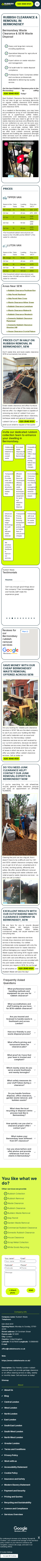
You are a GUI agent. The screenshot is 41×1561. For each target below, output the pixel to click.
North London (10, 1414)
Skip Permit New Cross (17, 298)
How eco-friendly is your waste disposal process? (19, 1033)
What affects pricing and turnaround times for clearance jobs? (19, 1044)
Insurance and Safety (14, 1479)
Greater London (12, 1443)
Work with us (10, 1461)
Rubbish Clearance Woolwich (20, 314)
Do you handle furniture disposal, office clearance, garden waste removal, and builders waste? (19, 1096)
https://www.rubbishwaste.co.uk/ (16, 1360)
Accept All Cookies (9, 1556)
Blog (6, 1396)
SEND (31, 1290)
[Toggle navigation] (37, 4)
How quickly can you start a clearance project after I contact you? (19, 1125)
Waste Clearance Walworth (19, 310)
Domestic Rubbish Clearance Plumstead (19, 319)
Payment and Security (14, 1491)
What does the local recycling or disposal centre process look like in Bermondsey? (19, 1111)
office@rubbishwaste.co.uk (13, 1349)
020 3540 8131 (24, 4)
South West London (13, 1431)
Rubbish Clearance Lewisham (20, 306)
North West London (13, 1437)
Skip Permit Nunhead (17, 294)
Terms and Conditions (15, 1449)
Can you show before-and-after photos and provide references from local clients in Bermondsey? (19, 1152)
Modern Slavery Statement (17, 1485)
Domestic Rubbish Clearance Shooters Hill (19, 326)
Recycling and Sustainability (17, 1502)
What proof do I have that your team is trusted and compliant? (19, 1057)
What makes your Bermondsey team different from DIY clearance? (19, 1138)
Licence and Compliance (16, 1508)
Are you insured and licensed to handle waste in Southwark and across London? (19, 1020)
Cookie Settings (6, 1552)
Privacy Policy (11, 1455)
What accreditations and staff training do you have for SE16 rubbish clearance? (19, 1006)
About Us (8, 1390)
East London (10, 1419)
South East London (13, 1425)
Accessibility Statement (15, 1467)
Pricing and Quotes (13, 1497)
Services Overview (13, 1514)
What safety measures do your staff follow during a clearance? (19, 1082)
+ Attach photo (12, 1291)
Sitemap (5, 1380)
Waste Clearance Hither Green (21, 302)
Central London (11, 1402)
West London (10, 1408)
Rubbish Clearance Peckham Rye (22, 290)
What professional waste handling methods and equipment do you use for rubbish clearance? (19, 992)
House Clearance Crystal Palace (21, 331)
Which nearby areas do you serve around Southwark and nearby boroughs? (19, 1070)
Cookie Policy (11, 1473)
